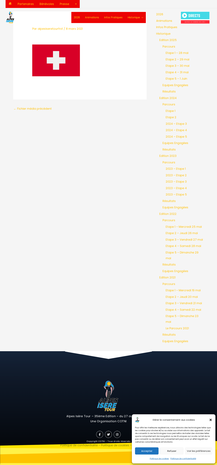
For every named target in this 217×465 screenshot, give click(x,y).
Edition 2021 (167, 277)
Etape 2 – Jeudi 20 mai (182, 297)
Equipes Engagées (175, 85)
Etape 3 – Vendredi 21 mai (184, 303)
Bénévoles (47, 4)
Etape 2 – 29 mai (177, 59)
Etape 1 (170, 111)
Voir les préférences (198, 451)
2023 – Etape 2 (176, 175)
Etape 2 (171, 117)
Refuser (171, 451)
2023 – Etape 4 (176, 188)
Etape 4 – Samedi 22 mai (183, 310)
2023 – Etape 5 (176, 194)
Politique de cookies (159, 458)
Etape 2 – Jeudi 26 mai (182, 233)
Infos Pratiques (113, 17)
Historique (134, 17)
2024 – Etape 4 (176, 130)
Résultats (169, 91)
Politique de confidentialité (183, 458)
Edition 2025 (168, 40)
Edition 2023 (167, 156)
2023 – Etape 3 (176, 182)
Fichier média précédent (33, 109)
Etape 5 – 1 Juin (176, 79)
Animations (92, 17)
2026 (77, 17)
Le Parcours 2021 (177, 328)
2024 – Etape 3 (176, 124)
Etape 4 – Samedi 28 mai (183, 246)
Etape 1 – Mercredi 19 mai (183, 290)
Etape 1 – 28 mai (177, 53)
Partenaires (26, 4)
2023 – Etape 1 (176, 169)
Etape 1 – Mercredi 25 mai (184, 227)
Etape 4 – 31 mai (177, 72)
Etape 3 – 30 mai (177, 66)
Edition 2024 (168, 98)
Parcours (169, 46)
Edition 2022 (167, 214)
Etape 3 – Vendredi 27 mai (184, 240)
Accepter (146, 451)
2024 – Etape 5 (176, 137)
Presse (64, 4)
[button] (210, 419)
